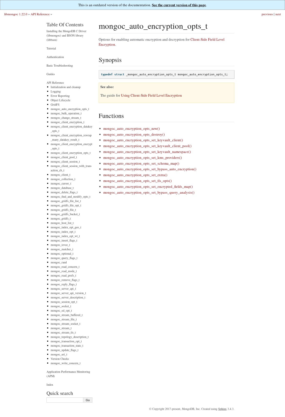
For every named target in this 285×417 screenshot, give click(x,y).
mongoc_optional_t (62, 253)
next (278, 14)
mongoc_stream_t (61, 328)
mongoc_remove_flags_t (65, 280)
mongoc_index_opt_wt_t (65, 236)
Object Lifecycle (60, 100)
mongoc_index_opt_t (63, 232)
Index (50, 385)
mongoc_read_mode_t (64, 271)
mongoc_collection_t (63, 179)
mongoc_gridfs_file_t (63, 210)
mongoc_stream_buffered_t (67, 315)
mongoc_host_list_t (62, 223)
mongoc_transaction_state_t (67, 346)
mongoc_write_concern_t (66, 363)
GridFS (55, 104)
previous (267, 14)
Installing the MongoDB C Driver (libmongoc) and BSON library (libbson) (66, 35)
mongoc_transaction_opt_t (66, 341)
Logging (56, 91)
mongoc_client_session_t (65, 161)
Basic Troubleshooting (60, 65)
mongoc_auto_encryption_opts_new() (131, 128)
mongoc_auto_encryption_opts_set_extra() (135, 174)
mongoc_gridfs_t (61, 218)
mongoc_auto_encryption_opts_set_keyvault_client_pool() (147, 145)
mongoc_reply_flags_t (64, 284)
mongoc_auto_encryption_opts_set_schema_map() (141, 163)
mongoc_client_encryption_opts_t (71, 153)
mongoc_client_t (60, 175)
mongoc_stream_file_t (64, 319)
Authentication (55, 57)
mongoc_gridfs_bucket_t (65, 214)
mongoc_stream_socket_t (65, 324)
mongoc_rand (59, 262)
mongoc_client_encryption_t (67, 122)
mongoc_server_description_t (68, 297)
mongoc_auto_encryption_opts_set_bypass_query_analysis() (148, 192)
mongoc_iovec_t (60, 245)
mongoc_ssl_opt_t (61, 310)
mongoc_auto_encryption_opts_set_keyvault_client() (143, 140)
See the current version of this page (179, 5)
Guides (51, 74)
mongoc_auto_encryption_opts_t (70, 109)
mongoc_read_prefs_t (63, 275)
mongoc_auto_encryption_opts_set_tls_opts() (137, 180)
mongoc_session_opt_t (64, 302)
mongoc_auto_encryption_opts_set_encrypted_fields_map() (148, 186)
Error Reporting (60, 96)
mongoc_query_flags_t (64, 258)
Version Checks (60, 359)
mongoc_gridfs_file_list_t (66, 201)
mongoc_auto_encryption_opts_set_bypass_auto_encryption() (149, 169)
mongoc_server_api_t (63, 289)
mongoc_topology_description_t (70, 337)
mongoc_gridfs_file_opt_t (66, 205)
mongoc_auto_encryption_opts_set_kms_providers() (142, 157)
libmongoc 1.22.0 (15, 14)
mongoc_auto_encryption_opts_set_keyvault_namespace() (147, 151)
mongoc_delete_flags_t (64, 192)
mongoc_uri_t (59, 354)
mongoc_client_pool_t (64, 157)
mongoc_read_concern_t (65, 267)
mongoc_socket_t (61, 306)
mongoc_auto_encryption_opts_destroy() (134, 134)
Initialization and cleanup (66, 87)
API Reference (40, 14)
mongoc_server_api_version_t (68, 293)
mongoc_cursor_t (61, 183)
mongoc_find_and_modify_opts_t (70, 196)
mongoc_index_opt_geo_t (66, 227)
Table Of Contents (65, 24)
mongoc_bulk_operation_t (66, 113)
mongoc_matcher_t (62, 249)
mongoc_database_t (62, 188)
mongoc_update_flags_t (64, 350)
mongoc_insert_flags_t (64, 240)
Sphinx (222, 409)
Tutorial (51, 48)
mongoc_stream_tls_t (63, 332)
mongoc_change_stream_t (66, 118)
